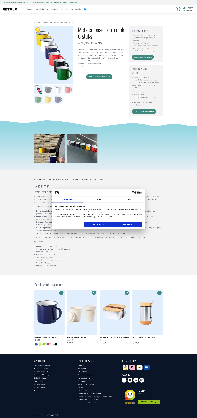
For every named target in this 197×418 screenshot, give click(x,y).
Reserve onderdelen (42, 372)
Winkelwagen (179, 8)
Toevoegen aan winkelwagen (99, 77)
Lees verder (127, 293)
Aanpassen (97, 224)
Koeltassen (82, 369)
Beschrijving (40, 179)
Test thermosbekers (85, 375)
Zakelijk (64, 9)
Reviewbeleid (39, 384)
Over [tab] (129, 199)
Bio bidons (82, 381)
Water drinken (83, 390)
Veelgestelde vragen (42, 365)
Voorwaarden (39, 381)
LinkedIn (135, 380)
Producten (28, 9)
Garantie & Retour (41, 369)
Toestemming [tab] (68, 199)
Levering (98, 179)
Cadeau (75, 179)
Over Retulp (76, 9)
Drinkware (82, 365)
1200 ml (114, 340)
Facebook (124, 380)
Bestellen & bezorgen (42, 375)
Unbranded (44, 22)
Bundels (54, 9)
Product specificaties (59, 179)
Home (36, 22)
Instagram (141, 380)
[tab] (40, 179)
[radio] (36, 344)
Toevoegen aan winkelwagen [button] (94, 293)
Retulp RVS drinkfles (86, 384)
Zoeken (189, 11)
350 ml (76, 340)
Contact (37, 390)
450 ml (143, 340)
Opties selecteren (61, 293)
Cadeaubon (82, 387)
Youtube (130, 380)
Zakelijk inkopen (40, 378)
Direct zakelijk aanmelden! (144, 111)
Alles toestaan (128, 224)
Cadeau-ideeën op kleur (87, 402)
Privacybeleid (39, 387)
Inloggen (189, 8)
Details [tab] (98, 199)
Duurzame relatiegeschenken (89, 394)
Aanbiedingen (42, 9)
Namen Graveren (84, 378)
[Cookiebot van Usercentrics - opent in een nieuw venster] (133, 192)
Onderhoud (86, 179)
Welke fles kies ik (84, 372)
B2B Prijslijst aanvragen (143, 57)
